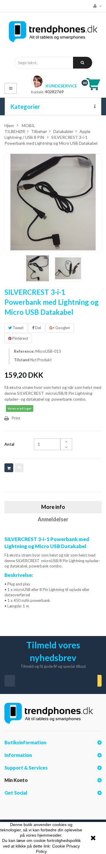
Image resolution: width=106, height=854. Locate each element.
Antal (9, 444)
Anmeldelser (53, 519)
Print (16, 418)
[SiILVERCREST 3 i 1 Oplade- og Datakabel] (38, 268)
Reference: (24, 351)
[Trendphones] (53, 33)
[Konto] (95, 6)
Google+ (62, 327)
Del (37, 327)
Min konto (16, 780)
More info (53, 507)
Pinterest (19, 338)
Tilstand (21, 359)
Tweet (18, 327)
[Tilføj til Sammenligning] (19, 467)
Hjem (9, 125)
